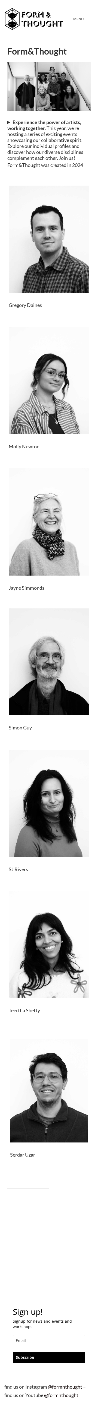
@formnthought (65, 1387)
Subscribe (25, 1357)
